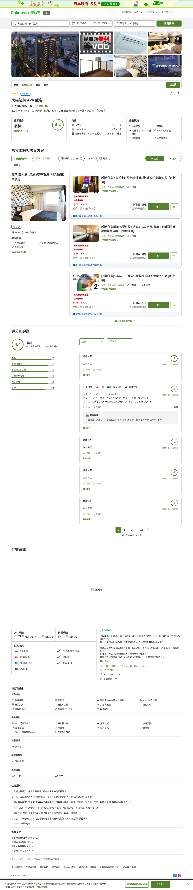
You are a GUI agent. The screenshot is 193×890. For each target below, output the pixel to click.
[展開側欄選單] (179, 12)
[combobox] (40, 24)
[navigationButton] (111, 530)
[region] (96, 884)
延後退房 (103, 158)
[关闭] (188, 884)
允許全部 (161, 884)
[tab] (154, 158)
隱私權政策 (42, 887)
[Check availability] (174, 206)
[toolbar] (91, 24)
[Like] (171, 93)
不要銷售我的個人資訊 (110, 867)
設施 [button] (46, 85)
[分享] (179, 93)
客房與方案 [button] (27, 85)
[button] (25, 13)
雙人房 (79, 158)
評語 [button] (38, 85)
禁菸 (90, 158)
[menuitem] (132, 12)
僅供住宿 (65, 158)
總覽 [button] (16, 85)
